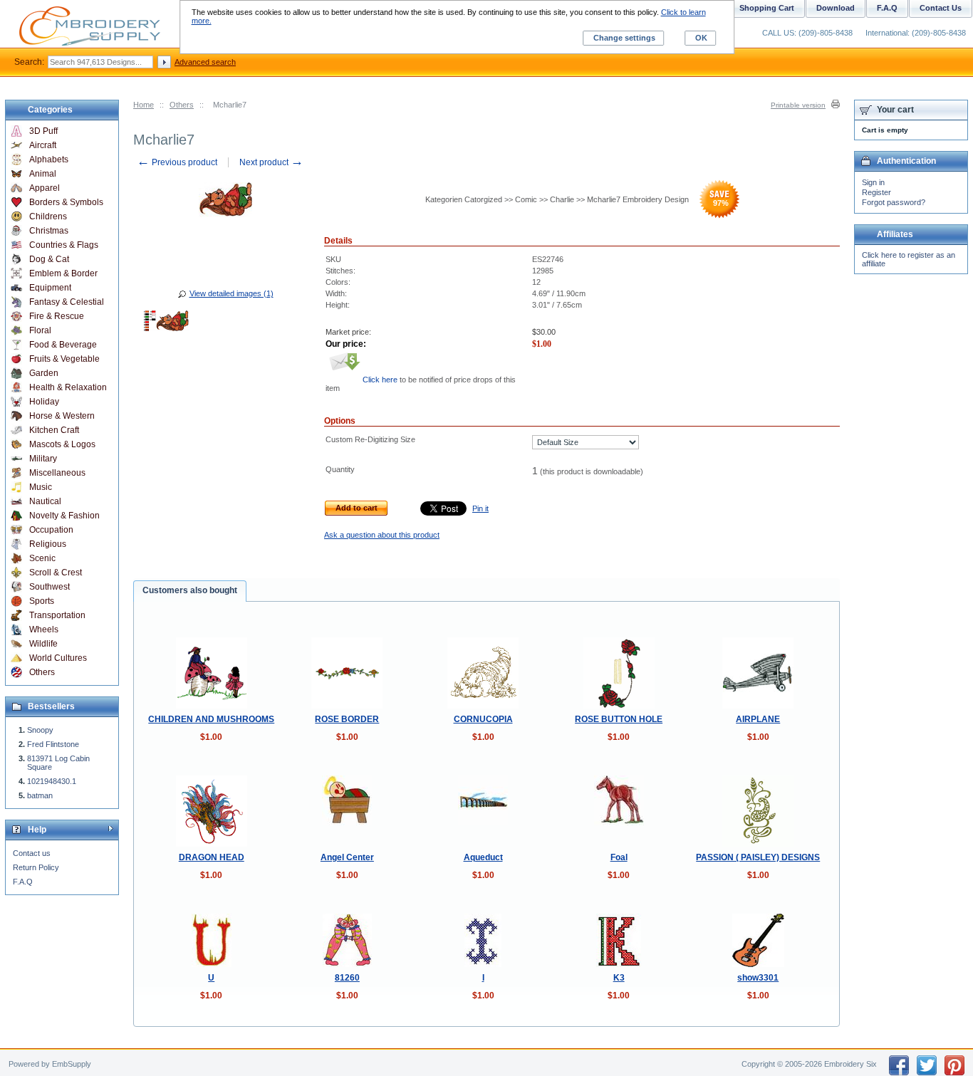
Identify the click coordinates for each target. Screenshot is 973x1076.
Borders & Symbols (66, 202)
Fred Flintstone (53, 744)
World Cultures (58, 658)
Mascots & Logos (62, 444)
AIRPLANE (758, 719)
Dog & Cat (49, 259)
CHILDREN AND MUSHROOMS (211, 719)
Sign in (873, 182)
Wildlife (43, 644)
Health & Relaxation (68, 387)
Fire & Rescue (56, 316)
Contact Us (941, 8)
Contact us (32, 853)
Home (143, 104)
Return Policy (36, 867)
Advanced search (205, 62)
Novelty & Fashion (64, 516)
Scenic (42, 558)
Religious (47, 544)
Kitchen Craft (54, 430)
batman (40, 795)
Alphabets (48, 159)
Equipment (50, 288)
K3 (619, 978)
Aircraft (42, 145)
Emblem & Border (63, 273)
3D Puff (43, 131)
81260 (347, 978)
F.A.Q (23, 881)
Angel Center (347, 857)
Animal (42, 174)
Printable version (798, 105)
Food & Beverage (63, 345)
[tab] (189, 591)
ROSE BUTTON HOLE (618, 719)
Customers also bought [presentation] (189, 590)
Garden (43, 373)
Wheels (43, 629)
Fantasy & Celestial (66, 302)
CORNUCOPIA (483, 719)
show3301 (758, 978)
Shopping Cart (766, 8)
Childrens (48, 216)
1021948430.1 (51, 781)
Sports (41, 601)
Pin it (480, 508)
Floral (40, 330)
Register (876, 192)
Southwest (49, 587)
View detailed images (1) (231, 293)
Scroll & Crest (55, 573)
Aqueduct (483, 857)
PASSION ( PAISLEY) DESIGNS (758, 857)
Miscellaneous (57, 473)
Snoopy (40, 730)
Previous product (177, 162)
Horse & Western (62, 416)
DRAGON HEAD (211, 857)
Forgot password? (893, 202)
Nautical (45, 501)
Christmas (48, 231)
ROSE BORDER (347, 719)
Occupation (51, 530)
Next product (271, 162)
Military (43, 459)
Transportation (57, 615)
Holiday (44, 402)
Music (40, 487)
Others (182, 104)
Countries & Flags (63, 245)
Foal (619, 857)
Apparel (44, 188)
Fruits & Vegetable (64, 359)
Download (835, 8)
